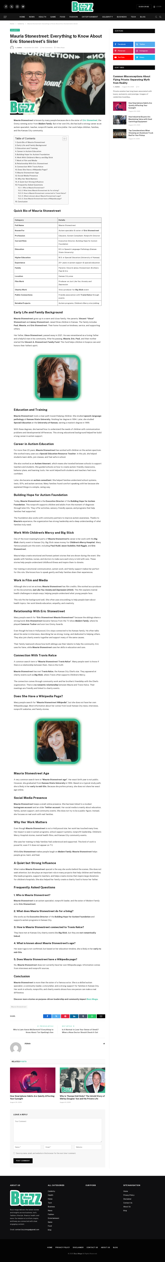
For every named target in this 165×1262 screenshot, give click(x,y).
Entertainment (90, 17)
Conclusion (23, 202)
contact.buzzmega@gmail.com (27, 1230)
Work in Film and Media (27, 160)
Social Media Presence (28, 176)
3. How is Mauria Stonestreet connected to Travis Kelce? (44, 193)
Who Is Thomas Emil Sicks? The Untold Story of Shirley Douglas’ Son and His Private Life (82, 1097)
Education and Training (27, 148)
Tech (133, 17)
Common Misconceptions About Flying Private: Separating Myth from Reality (131, 79)
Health (42, 17)
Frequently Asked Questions (30, 185)
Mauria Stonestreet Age (28, 173)
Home (22, 17)
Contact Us (127, 1203)
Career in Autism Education (29, 151)
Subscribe (144, 7)
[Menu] (5, 17)
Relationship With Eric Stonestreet (32, 163)
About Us (127, 1207)
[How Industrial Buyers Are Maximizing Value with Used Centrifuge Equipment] (119, 120)
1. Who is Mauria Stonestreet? (33, 188)
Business (122, 17)
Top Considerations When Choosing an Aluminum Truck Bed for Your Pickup (141, 133)
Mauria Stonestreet (18, 1007)
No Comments (47, 47)
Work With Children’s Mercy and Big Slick (35, 157)
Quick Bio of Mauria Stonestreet (31, 142)
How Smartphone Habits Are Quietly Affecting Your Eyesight (32, 1097)
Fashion (73, 17)
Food (62, 17)
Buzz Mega (92, 999)
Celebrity (107, 17)
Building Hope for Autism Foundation (33, 154)
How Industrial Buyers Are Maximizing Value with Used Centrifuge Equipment (140, 119)
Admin (19, 47)
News (32, 17)
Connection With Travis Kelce (30, 167)
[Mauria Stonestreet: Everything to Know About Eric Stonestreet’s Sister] (57, 84)
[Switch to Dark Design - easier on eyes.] (156, 17)
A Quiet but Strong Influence (30, 182)
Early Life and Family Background (31, 145)
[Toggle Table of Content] (63, 139)
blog (142, 17)
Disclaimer (127, 1199)
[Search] (160, 17)
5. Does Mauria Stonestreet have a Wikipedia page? (42, 199)
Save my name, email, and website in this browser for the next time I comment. (46, 1153)
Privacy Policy (128, 1195)
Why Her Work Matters (27, 179)
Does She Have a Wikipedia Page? (32, 170)
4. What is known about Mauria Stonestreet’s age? (41, 196)
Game (53, 17)
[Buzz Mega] (82, 6)
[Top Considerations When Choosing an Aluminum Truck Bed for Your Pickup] (119, 133)
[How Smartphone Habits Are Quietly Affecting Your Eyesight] (32, 1080)
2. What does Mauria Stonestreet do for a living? (40, 190)
